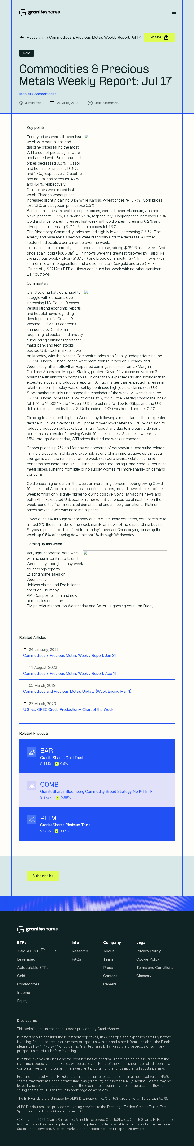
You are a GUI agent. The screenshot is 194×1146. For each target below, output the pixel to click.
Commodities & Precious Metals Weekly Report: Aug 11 (69, 673)
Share (156, 37)
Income (23, 992)
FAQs (76, 959)
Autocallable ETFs (32, 967)
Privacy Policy (148, 951)
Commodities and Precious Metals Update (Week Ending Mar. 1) (77, 691)
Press (108, 967)
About (108, 951)
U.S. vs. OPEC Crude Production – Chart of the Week (68, 709)
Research (35, 37)
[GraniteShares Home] (39, 12)
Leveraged (26, 959)
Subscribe (43, 876)
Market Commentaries (38, 94)
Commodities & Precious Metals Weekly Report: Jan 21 (69, 655)
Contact (110, 976)
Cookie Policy (148, 959)
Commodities (28, 984)
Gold (21, 976)
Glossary (143, 976)
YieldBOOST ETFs (37, 951)
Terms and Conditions (154, 967)
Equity (22, 1001)
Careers (109, 984)
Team (108, 959)
